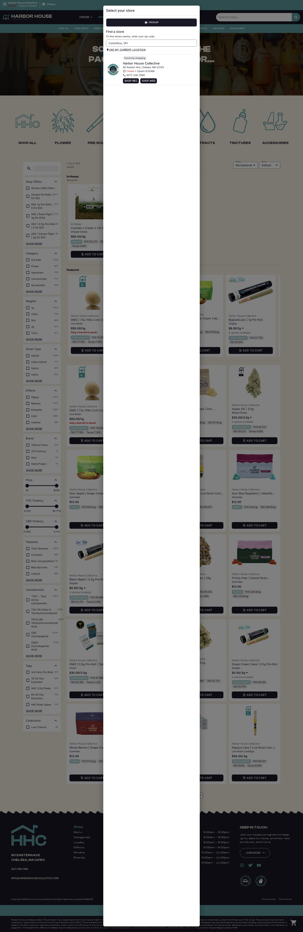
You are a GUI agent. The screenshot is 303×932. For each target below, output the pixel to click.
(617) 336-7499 (135, 75)
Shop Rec (130, 80)
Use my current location (127, 49)
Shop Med (148, 80)
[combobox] (148, 43)
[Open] (194, 43)
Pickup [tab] (154, 22)
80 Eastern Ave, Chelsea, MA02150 (143, 67)
